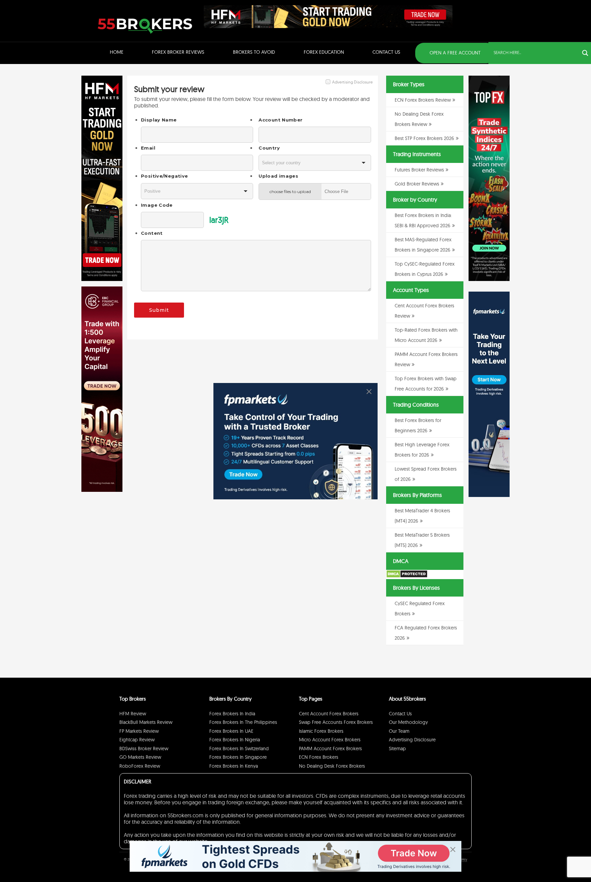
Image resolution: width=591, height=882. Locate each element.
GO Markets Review (140, 757)
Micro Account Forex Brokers (329, 740)
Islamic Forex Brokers (321, 731)
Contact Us (386, 52)
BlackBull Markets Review (145, 722)
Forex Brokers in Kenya (233, 766)
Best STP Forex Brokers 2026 (424, 138)
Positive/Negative (164, 176)
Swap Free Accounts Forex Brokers (336, 722)
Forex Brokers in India (232, 714)
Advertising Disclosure (412, 740)
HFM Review (132, 714)
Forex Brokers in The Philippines (243, 722)
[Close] (369, 391)
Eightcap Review (137, 740)
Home (116, 52)
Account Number (280, 120)
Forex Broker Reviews (178, 52)
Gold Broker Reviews (417, 184)
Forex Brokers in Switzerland (239, 748)
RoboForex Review (139, 766)
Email (148, 148)
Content (152, 233)
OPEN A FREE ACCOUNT (455, 53)
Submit (159, 310)
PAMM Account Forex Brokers (330, 748)
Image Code (157, 205)
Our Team (399, 731)
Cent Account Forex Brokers (328, 714)
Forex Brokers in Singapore (238, 757)
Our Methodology (408, 722)
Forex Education (324, 52)
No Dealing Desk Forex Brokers (332, 766)
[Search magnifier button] (585, 53)
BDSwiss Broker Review (143, 748)
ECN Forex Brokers (318, 757)
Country (269, 148)
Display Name (159, 120)
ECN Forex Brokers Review (423, 100)
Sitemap (397, 748)
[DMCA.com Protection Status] (407, 576)
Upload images (278, 176)
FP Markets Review (139, 731)
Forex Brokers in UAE (231, 731)
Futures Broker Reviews (419, 170)
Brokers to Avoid (254, 52)
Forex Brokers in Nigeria (234, 740)
